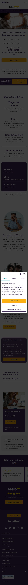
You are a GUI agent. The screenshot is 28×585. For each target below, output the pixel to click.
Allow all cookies (14, 300)
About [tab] (23, 278)
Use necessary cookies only (14, 309)
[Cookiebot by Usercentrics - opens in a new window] (20, 274)
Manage (13, 305)
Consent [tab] (5, 278)
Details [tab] (14, 278)
